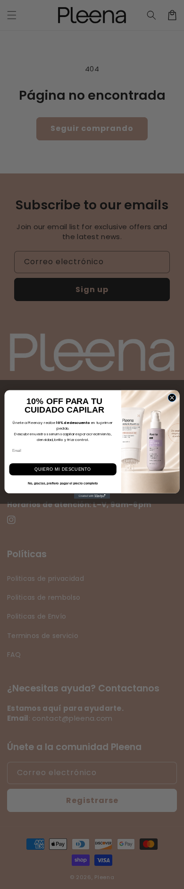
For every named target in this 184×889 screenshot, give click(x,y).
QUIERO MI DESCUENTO (62, 469)
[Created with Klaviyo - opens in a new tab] (92, 496)
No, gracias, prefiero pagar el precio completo (63, 483)
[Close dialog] (172, 398)
